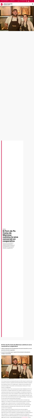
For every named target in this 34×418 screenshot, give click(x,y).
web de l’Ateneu (25, 417)
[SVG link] (6, 4)
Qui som (18, 1)
